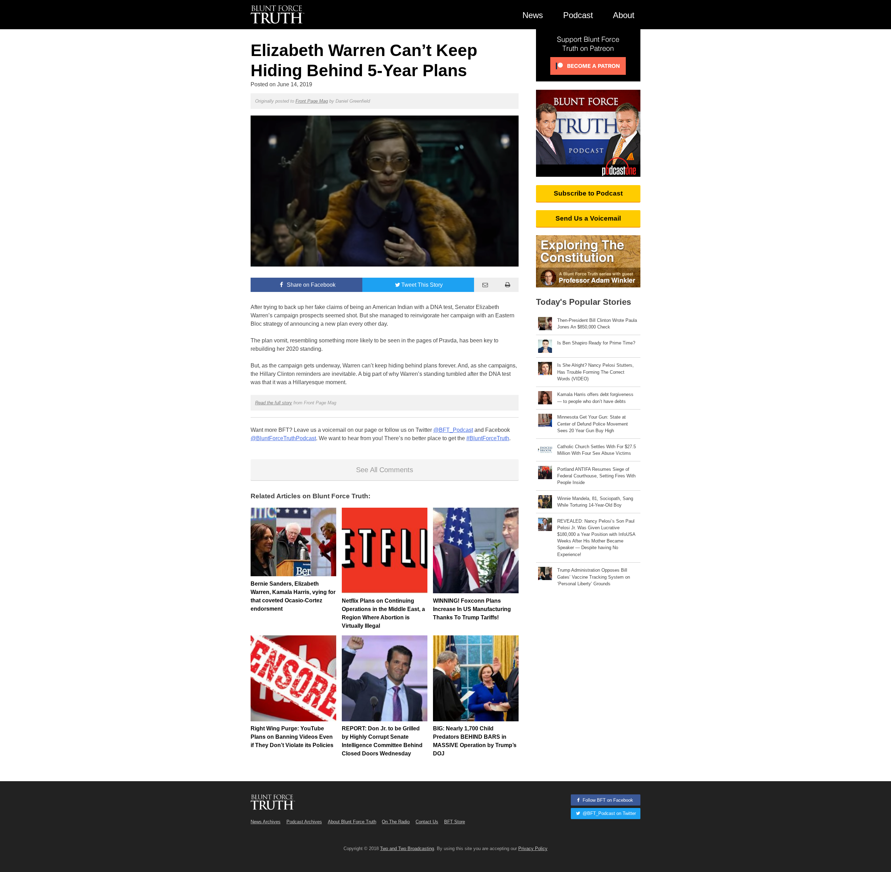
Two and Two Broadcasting (407, 848)
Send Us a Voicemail (588, 218)
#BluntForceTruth (487, 438)
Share (310, 285)
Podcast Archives (304, 821)
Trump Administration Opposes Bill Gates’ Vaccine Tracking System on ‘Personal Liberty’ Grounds (593, 577)
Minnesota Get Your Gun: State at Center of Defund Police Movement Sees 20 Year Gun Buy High (592, 423)
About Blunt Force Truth (352, 821)
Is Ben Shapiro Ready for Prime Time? (596, 343)
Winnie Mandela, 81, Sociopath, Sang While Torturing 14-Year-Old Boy (595, 502)
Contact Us (427, 821)
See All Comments (384, 470)
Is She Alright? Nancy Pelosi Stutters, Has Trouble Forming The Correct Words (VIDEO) (595, 372)
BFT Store (454, 821)
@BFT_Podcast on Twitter (608, 813)
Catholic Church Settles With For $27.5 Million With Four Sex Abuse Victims (596, 450)
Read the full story (273, 402)
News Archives (266, 821)
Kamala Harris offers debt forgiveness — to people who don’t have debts (595, 398)
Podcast (578, 15)
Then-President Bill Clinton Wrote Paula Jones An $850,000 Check (597, 324)
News (532, 15)
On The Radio (396, 821)
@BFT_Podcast (453, 430)
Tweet (422, 285)
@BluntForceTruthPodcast (283, 438)
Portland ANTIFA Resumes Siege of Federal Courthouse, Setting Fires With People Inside (596, 476)
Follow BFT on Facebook (607, 800)
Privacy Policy (532, 848)
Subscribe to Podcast (588, 193)
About (623, 15)
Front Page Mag (311, 101)
